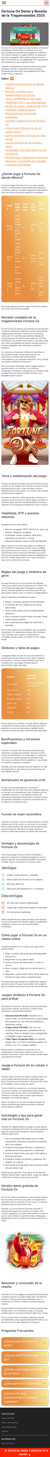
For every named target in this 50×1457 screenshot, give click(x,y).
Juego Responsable (9, 1427)
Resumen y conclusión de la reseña (25, 161)
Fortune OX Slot (7, 1418)
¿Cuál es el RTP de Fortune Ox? (21, 1357)
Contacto (4, 1431)
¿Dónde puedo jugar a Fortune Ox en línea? (23, 1371)
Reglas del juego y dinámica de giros (26, 106)
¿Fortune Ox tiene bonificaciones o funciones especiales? (21, 1397)
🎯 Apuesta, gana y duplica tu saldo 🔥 (25, 1452)
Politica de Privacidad (9, 1423)
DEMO (25, 37)
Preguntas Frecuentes (18, 164)
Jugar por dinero (7, 1443)
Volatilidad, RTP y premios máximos (25, 102)
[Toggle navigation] (46, 3)
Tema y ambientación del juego (23, 98)
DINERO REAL (25, 29)
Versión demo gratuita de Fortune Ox (26, 157)
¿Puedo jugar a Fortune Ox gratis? (20, 1343)
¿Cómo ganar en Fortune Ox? (22, 1383)
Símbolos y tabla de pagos (20, 109)
